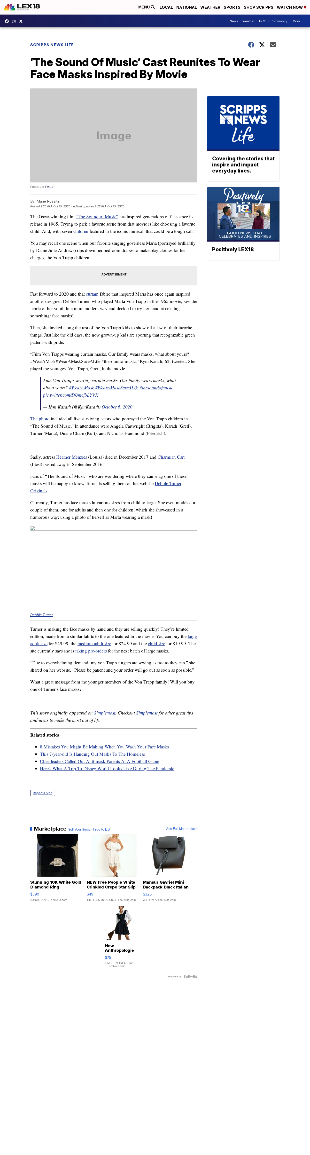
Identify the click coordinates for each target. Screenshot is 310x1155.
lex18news (22, 21)
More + (298, 21)
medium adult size (94, 643)
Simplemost (104, 713)
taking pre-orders (91, 651)
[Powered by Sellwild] (190, 976)
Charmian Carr (171, 457)
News (234, 21)
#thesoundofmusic (156, 388)
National (186, 7)
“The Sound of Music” (97, 216)
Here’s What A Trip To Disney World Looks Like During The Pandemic (107, 768)
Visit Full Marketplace (181, 828)
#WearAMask (81, 388)
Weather (210, 7)
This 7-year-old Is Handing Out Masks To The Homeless (92, 754)
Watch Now (290, 7)
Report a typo (42, 793)
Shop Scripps (258, 7)
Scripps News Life (52, 44)
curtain (92, 294)
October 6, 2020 (117, 407)
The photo (40, 419)
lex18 (8, 21)
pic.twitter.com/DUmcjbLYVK (70, 395)
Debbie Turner (41, 615)
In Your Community (273, 21)
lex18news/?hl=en (15, 21)
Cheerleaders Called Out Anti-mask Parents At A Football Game (99, 761)
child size (156, 643)
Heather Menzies (71, 457)
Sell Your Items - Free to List (89, 829)
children (80, 231)
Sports (232, 7)
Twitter (49, 187)
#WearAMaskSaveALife (116, 388)
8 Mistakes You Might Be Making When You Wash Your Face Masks (104, 747)
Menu (144, 7)
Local (166, 7)
